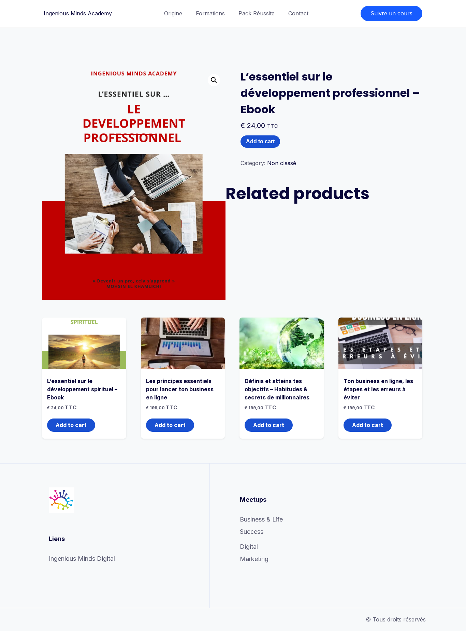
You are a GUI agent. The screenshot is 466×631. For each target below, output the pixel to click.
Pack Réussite (256, 13)
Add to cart (260, 141)
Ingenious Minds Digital (82, 558)
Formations (210, 13)
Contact (298, 13)
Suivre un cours (391, 13)
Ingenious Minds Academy (78, 13)
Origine (173, 13)
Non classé (281, 163)
